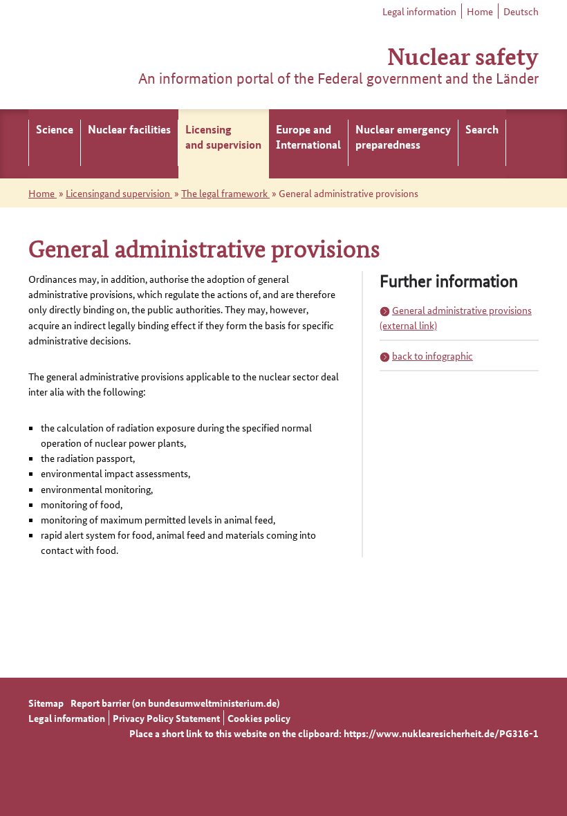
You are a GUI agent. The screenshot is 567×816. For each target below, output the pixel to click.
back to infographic (432, 355)
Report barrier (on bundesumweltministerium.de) (175, 703)
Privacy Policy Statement (166, 718)
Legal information (419, 11)
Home (480, 11)
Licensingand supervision (119, 193)
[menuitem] (54, 143)
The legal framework (225, 193)
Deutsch (521, 11)
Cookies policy (258, 718)
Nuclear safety (463, 55)
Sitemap (46, 703)
